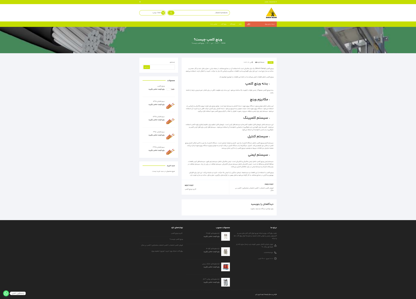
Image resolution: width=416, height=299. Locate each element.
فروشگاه (232, 24)
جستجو (172, 62)
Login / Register (270, 2)
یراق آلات (223, 24)
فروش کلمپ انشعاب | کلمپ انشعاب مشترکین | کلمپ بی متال (254, 189)
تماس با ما (213, 24)
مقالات (270, 62)
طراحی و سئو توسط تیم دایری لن (266, 294)
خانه (240, 24)
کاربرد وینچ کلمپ (191, 189)
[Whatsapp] (6, 293)
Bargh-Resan (260, 62)
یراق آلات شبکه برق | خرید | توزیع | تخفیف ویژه (167, 251)
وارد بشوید (254, 209)
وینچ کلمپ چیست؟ (176, 239)
